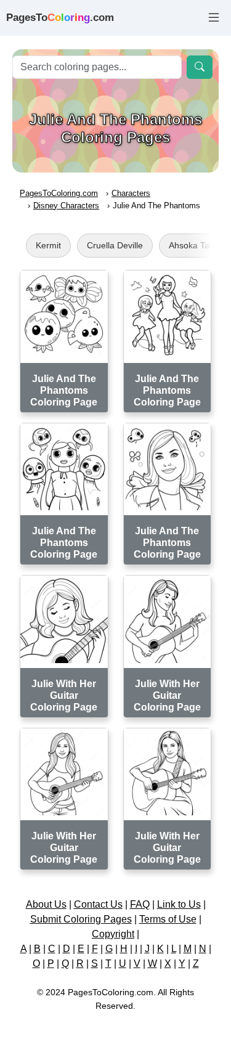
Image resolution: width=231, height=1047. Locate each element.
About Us (46, 904)
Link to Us (179, 904)
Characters (130, 193)
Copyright (113, 934)
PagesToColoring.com (59, 193)
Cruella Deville (115, 245)
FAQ (140, 904)
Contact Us (98, 904)
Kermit (48, 245)
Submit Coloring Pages (81, 919)
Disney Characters (66, 205)
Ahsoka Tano (194, 245)
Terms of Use (168, 919)
